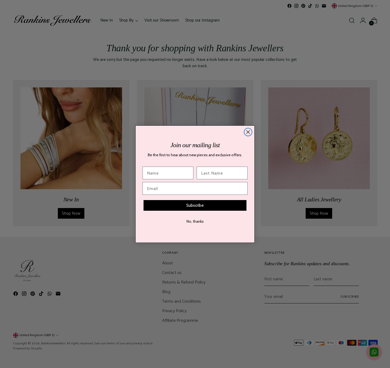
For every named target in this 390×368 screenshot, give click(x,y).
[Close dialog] (248, 132)
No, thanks (195, 221)
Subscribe (195, 205)
